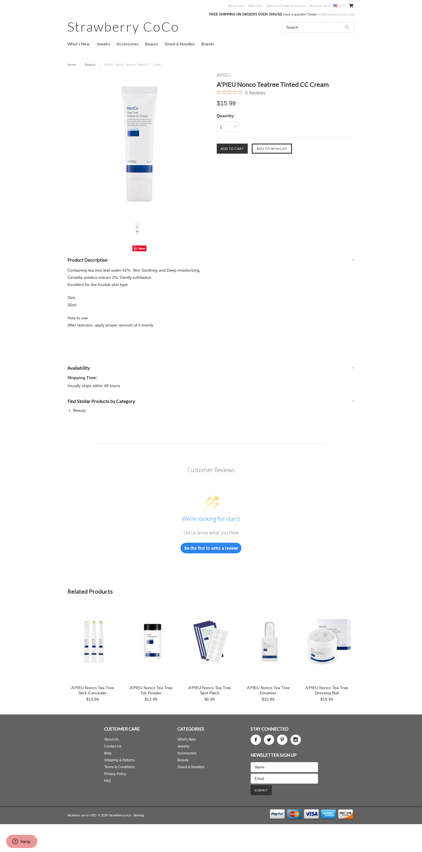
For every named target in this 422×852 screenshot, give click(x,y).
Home (71, 64)
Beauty (151, 43)
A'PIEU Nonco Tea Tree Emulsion (268, 690)
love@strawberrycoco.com (336, 14)
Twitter (269, 740)
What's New (78, 43)
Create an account (293, 5)
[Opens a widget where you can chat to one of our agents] (21, 842)
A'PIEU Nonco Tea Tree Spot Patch (209, 690)
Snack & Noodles (180, 43)
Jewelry (103, 43)
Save (141, 248)
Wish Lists (255, 5)
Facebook (256, 740)
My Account (236, 5)
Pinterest (282, 740)
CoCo (123, 26)
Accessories (128, 43)
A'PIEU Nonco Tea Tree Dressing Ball (326, 690)
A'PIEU (224, 75)
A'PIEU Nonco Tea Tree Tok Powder (151, 690)
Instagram (296, 740)
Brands (208, 43)
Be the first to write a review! (211, 548)
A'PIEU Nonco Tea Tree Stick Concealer (92, 690)
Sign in (270, 5)
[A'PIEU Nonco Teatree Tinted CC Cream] (139, 144)
